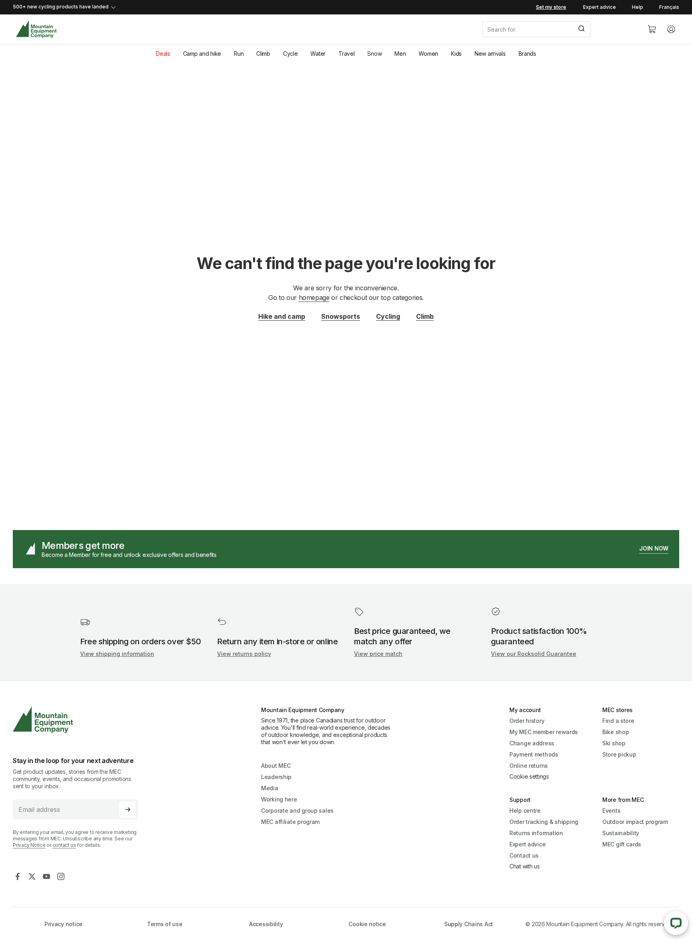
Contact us (524, 855)
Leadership (276, 776)
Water (318, 53)
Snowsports (340, 316)
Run (238, 53)
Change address (531, 743)
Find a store (618, 720)
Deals (163, 53)
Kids (456, 53)
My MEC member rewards (543, 732)
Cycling (388, 316)
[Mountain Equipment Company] (78, 719)
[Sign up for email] (127, 809)
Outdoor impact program (635, 821)
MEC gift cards (621, 844)
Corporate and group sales (297, 810)
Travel (346, 53)
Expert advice (599, 7)
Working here (279, 799)
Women (428, 53)
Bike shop (615, 732)
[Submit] (580, 29)
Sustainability (620, 833)
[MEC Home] (36, 29)
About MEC (275, 765)
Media (269, 788)
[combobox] (558, 29)
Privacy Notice (29, 845)
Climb (263, 53)
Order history (526, 720)
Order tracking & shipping (543, 821)
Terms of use (165, 924)
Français (669, 7)
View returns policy (244, 653)
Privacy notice (63, 924)
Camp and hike (202, 53)
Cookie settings (529, 776)
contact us (64, 845)
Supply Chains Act (468, 924)
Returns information (536, 833)
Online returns (528, 765)
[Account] (671, 29)
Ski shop (614, 743)
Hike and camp (281, 316)
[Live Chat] (676, 923)
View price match (378, 653)
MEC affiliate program (290, 821)
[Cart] (652, 29)
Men (400, 53)
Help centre (525, 810)
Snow (374, 53)
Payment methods (533, 754)
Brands (527, 53)
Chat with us (524, 866)
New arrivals (490, 53)
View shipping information (117, 653)
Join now (653, 548)
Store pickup (619, 754)
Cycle (290, 53)
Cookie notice (367, 924)
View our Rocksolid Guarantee (533, 653)
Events (611, 810)
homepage (314, 297)
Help (637, 7)
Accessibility (266, 924)
